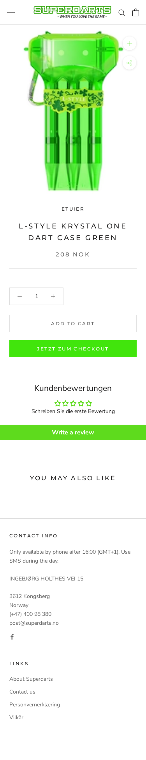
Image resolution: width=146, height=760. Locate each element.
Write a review (73, 432)
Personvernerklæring (34, 704)
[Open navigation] (11, 13)
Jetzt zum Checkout (73, 349)
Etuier (73, 209)
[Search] (121, 12)
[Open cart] (135, 12)
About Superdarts (31, 679)
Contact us (22, 692)
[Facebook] (12, 636)
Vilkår (16, 717)
